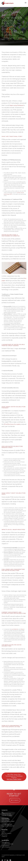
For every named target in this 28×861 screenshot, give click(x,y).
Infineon (22, 629)
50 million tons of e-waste (12, 424)
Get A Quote (15, 800)
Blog (19, 38)
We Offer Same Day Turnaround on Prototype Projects (14, 777)
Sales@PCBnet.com (9, 825)
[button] (25, 2)
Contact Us (4, 836)
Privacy (3, 832)
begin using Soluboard (16, 105)
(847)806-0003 (8, 824)
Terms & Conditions (6, 833)
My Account (4, 835)
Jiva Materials (15, 629)
